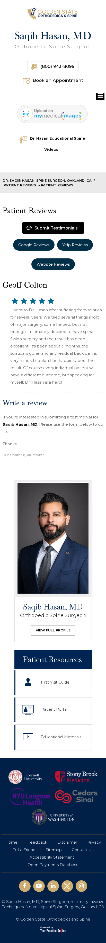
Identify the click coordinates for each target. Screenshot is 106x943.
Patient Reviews (20, 185)
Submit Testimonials (56, 228)
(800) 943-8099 (57, 66)
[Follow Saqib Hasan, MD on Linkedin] (53, 886)
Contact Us (82, 849)
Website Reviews (53, 264)
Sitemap (54, 849)
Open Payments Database (53, 864)
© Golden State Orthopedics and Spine (53, 919)
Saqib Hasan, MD (53, 40)
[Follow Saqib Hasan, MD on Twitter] (67, 886)
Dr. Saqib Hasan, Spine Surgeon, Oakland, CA (47, 180)
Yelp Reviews (75, 244)
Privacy (94, 842)
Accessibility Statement (52, 857)
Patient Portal (54, 709)
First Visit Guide (55, 682)
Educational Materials (61, 737)
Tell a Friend (24, 849)
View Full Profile (53, 630)
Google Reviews (33, 244)
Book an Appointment (58, 80)
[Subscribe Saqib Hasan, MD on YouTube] (39, 886)
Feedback (37, 842)
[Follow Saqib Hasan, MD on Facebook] (25, 886)
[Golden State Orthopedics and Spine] (53, 13)
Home (11, 842)
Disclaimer (67, 842)
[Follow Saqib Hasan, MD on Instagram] (81, 886)
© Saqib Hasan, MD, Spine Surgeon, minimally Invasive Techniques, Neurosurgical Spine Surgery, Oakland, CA (53, 904)
